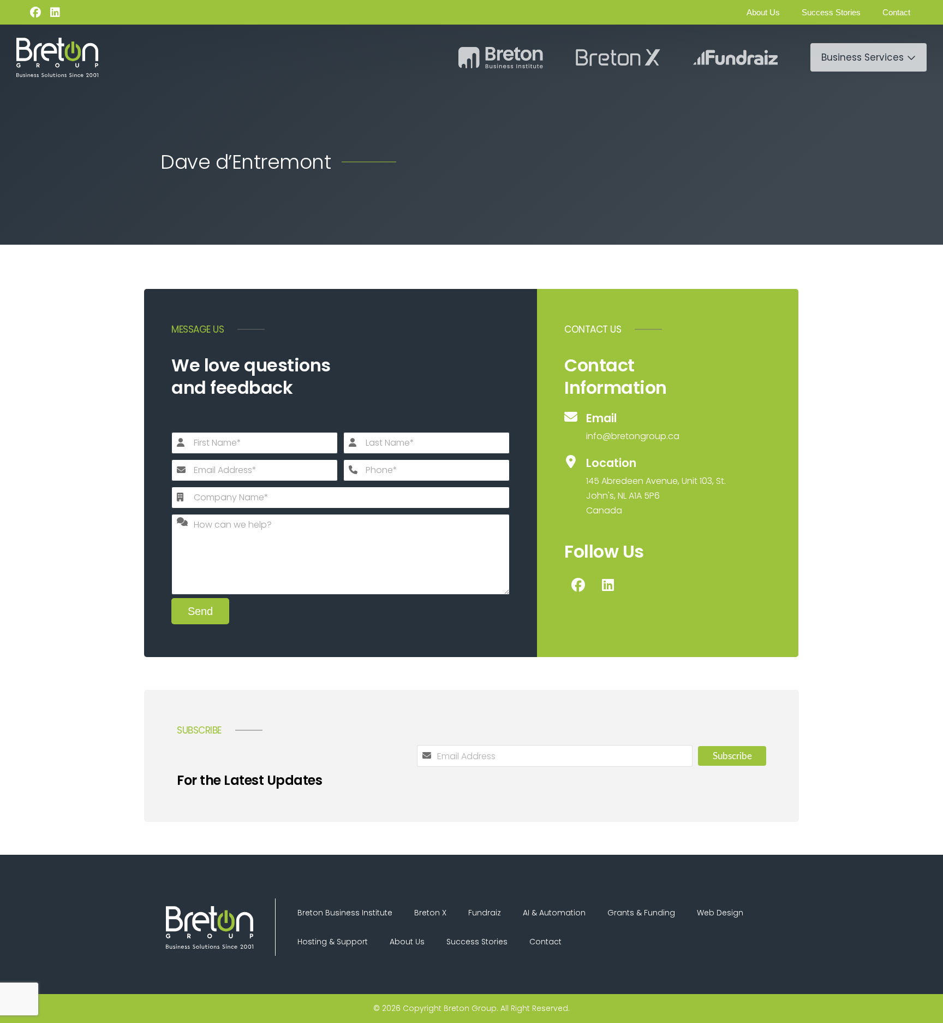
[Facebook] (35, 12)
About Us (763, 12)
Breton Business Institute (344, 912)
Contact (896, 12)
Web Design (720, 912)
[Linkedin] (55, 12)
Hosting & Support (332, 941)
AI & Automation (554, 912)
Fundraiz (484, 912)
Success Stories (831, 12)
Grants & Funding (641, 912)
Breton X (430, 912)
